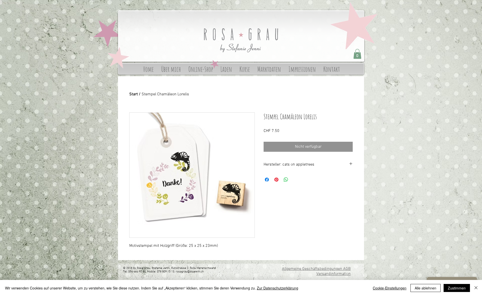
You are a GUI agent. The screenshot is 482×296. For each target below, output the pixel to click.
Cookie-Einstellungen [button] (389, 287)
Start (133, 94)
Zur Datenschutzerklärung (277, 287)
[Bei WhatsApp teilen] (286, 180)
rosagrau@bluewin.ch (190, 271)
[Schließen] (476, 288)
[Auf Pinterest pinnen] (276, 180)
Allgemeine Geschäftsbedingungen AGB (316, 268)
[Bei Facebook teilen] (267, 180)
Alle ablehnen (425, 287)
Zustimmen (457, 287)
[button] (357, 54)
